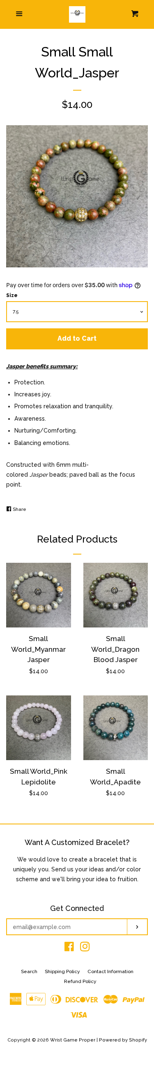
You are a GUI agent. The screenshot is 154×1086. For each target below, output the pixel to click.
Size (12, 295)
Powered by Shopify (123, 1040)
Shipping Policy (62, 971)
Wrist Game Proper (72, 1040)
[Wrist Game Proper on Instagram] (85, 948)
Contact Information (110, 971)
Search (29, 971)
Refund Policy (80, 981)
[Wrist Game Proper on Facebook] (69, 948)
